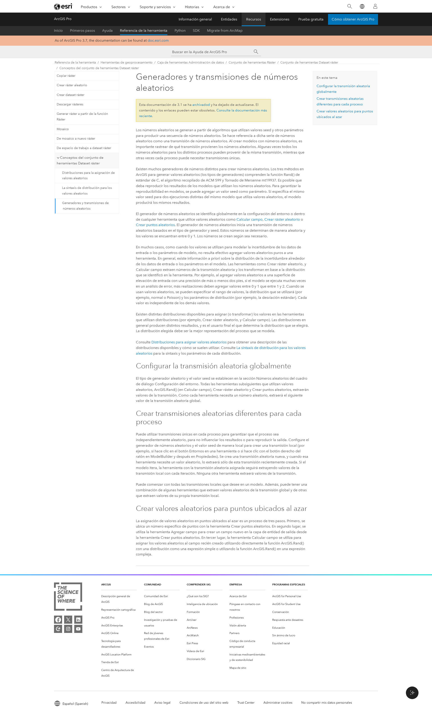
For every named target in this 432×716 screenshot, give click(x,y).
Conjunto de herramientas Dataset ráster (309, 62)
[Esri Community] (58, 629)
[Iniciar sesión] (375, 6)
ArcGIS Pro (63, 19)
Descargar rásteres (70, 104)
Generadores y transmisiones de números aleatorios (85, 206)
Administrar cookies (277, 703)
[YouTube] (78, 629)
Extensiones (279, 19)
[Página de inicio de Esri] (63, 6)
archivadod (201, 105)
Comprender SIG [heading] (199, 584)
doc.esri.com (158, 40)
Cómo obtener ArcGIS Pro (353, 19)
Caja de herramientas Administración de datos (190, 62)
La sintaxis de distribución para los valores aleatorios (87, 190)
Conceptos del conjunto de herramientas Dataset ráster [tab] (80, 160)
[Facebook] (58, 620)
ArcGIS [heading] (106, 584)
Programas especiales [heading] (288, 584)
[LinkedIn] (78, 620)
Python (180, 30)
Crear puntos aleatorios (155, 225)
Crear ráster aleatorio (72, 85)
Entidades (229, 19)
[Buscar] (349, 6)
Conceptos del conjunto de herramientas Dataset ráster (99, 68)
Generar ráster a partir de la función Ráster (82, 116)
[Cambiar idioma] (362, 6)
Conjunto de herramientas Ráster (252, 62)
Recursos (253, 19)
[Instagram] (68, 629)
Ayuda (107, 30)
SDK (196, 30)
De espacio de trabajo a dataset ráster (84, 148)
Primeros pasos (82, 30)
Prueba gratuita (311, 19)
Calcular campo (249, 219)
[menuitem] (119, 599)
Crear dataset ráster (70, 95)
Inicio (58, 30)
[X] (68, 620)
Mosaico (63, 129)
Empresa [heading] (236, 584)
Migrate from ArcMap (225, 30)
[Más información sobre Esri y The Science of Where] (68, 597)
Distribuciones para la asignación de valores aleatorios (88, 175)
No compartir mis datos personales (326, 703)
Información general (195, 19)
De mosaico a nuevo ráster (76, 138)
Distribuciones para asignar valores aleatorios (189, 342)
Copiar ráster (66, 76)
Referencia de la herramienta (143, 30)
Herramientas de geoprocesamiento (127, 62)
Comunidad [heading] (152, 584)
